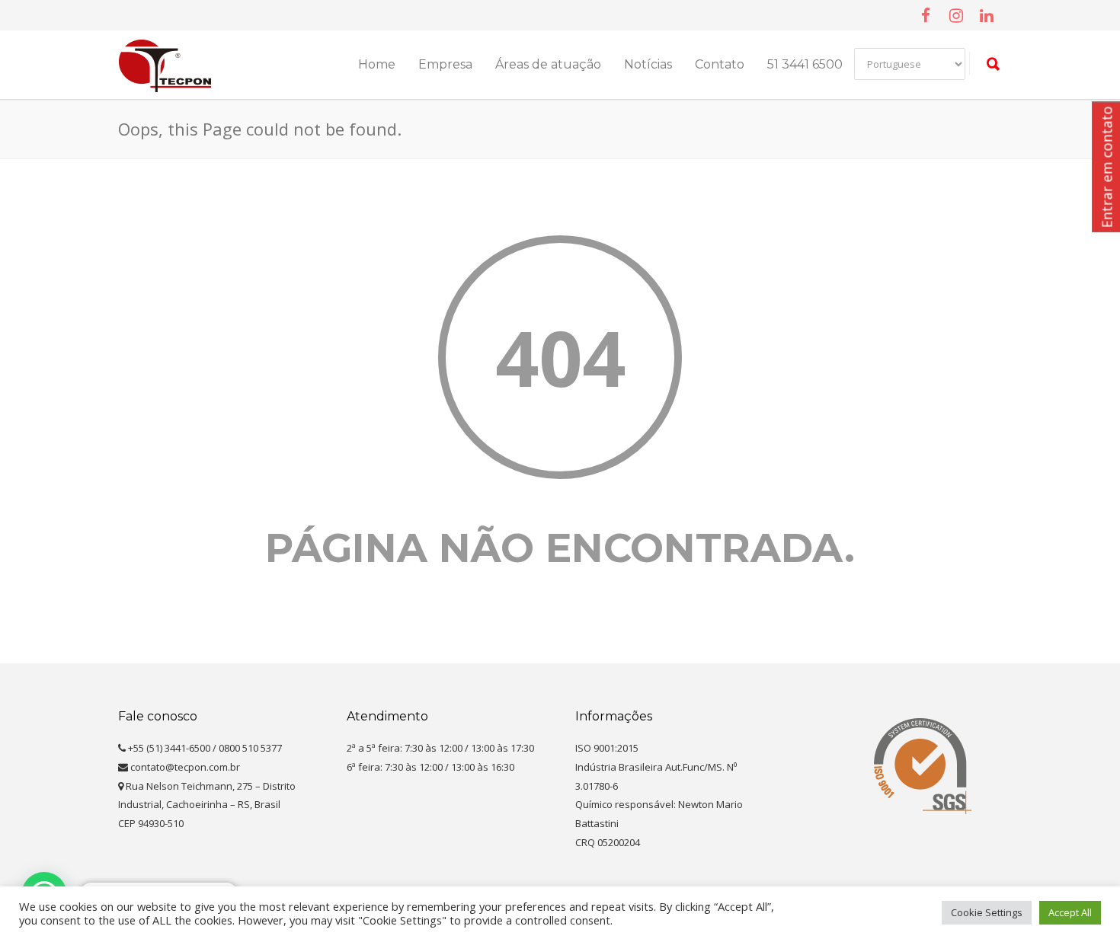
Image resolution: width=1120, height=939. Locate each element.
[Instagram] (956, 15)
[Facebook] (925, 15)
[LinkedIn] (986, 15)
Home (376, 64)
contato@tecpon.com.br (184, 767)
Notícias (648, 64)
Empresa (445, 64)
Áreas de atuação (548, 64)
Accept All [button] (1070, 912)
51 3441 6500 (805, 64)
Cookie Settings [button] (986, 912)
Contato (719, 64)
